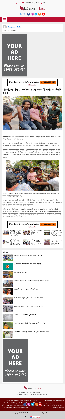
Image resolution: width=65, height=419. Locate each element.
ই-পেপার (22, 14)
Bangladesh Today (14, 27)
